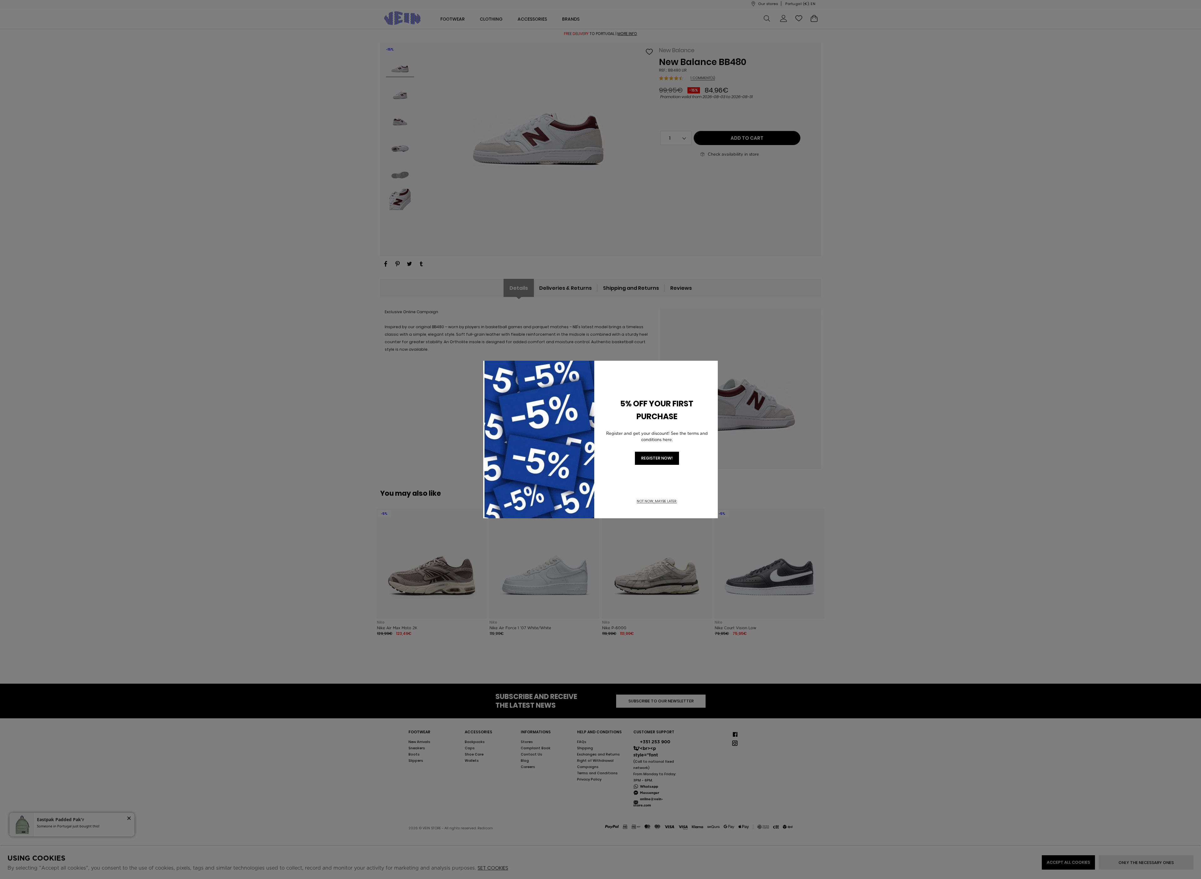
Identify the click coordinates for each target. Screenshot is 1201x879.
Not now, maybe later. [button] (657, 501)
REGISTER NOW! (657, 458)
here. (668, 439)
